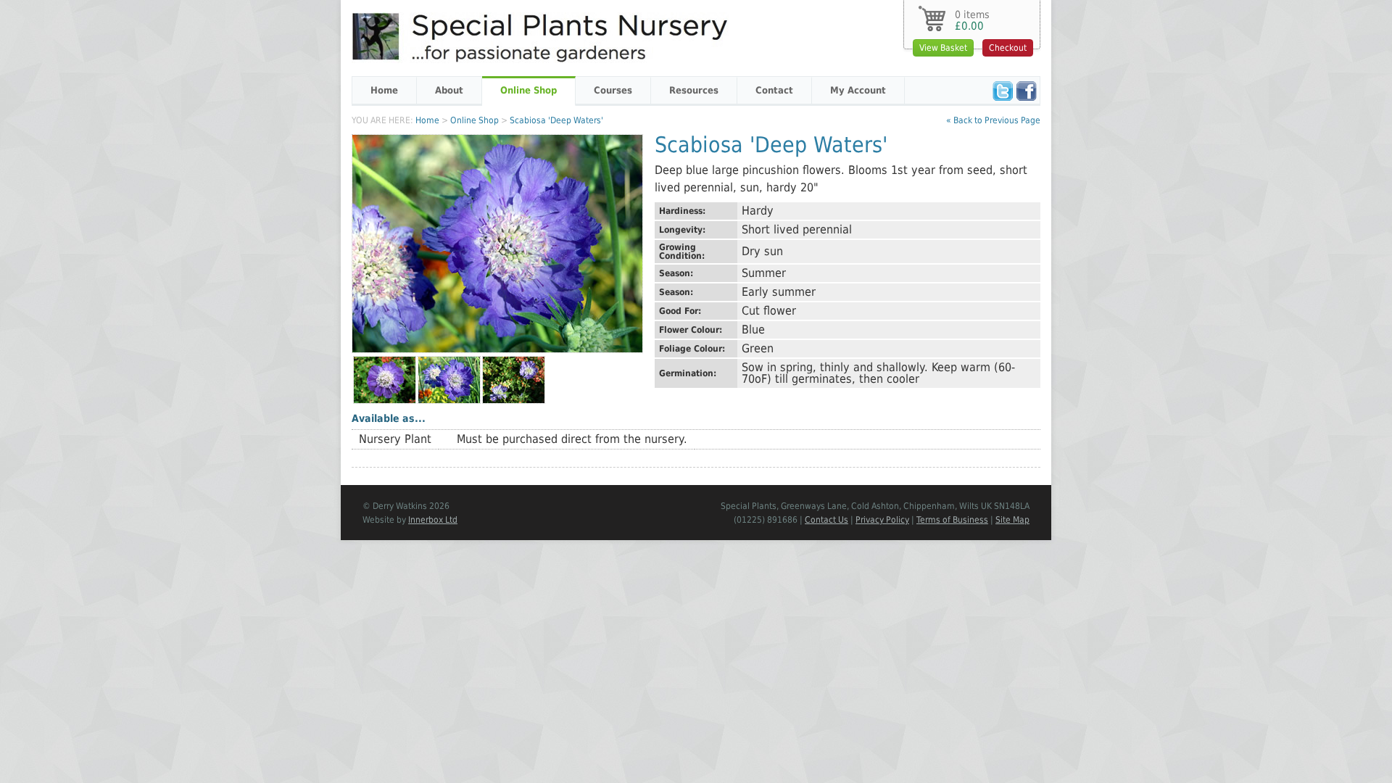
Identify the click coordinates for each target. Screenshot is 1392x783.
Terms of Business (952, 520)
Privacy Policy (882, 520)
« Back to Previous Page (993, 120)
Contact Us (826, 520)
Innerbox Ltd (432, 520)
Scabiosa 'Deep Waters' (556, 120)
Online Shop (528, 90)
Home (384, 90)
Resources (693, 90)
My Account (858, 90)
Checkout (1008, 48)
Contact (774, 90)
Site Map (1012, 520)
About (449, 90)
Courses (613, 90)
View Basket (943, 48)
